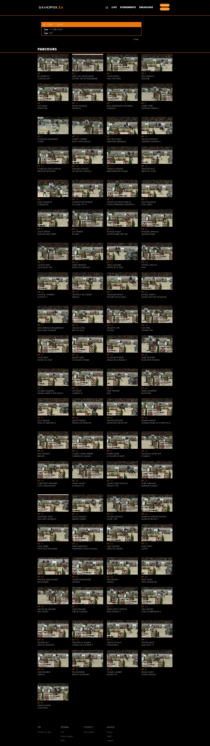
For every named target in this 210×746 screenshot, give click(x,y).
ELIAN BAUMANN (148, 202)
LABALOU (41, 674)
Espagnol (110, 740)
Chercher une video (44, 732)
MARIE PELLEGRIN (148, 357)
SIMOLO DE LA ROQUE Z (117, 360)
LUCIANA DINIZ (44, 265)
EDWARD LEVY (43, 642)
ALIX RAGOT (77, 391)
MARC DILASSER (113, 546)
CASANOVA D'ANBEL (80, 360)
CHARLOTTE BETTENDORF (82, 202)
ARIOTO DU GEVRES (115, 549)
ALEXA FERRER (43, 546)
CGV (62, 732)
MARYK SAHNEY (79, 483)
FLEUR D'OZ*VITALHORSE (47, 549)
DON (109, 393)
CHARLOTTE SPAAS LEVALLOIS (49, 169)
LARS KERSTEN (112, 579)
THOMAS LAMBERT (114, 672)
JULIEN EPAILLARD (78, 609)
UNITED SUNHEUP (148, 674)
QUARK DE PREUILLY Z (150, 519)
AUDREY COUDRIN (79, 139)
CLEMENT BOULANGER (81, 579)
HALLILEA (110, 582)
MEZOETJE (145, 78)
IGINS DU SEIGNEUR (46, 645)
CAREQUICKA (43, 204)
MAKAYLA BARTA (44, 705)
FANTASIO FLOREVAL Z (150, 108)
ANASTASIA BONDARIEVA (48, 139)
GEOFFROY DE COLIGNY (82, 294)
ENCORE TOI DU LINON (116, 297)
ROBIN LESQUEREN (149, 391)
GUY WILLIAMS (44, 420)
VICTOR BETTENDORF (115, 357)
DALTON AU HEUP (45, 360)
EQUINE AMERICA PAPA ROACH (50, 393)
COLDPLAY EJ (77, 393)
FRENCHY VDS (112, 486)
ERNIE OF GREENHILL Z (47, 423)
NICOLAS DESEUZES (149, 139)
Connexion (164, 9)
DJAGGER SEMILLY (148, 234)
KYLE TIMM (145, 328)
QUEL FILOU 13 (147, 645)
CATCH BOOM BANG (47, 486)
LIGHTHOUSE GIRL (45, 267)
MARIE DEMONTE (79, 265)
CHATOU (110, 330)
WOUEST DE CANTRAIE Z (82, 645)
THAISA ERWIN (113, 76)
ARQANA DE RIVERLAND (81, 423)
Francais (110, 732)
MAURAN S (76, 108)
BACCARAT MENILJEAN (47, 519)
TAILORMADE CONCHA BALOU (84, 549)
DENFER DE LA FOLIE (115, 267)
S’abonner (164, 5)
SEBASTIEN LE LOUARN (81, 642)
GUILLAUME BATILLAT (115, 294)
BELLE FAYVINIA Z (114, 611)
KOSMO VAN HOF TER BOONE (154, 297)
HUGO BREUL (43, 357)
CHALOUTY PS (78, 486)
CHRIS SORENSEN (148, 483)
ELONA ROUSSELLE (79, 106)
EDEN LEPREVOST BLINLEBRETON (51, 328)
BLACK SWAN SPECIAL (81, 141)
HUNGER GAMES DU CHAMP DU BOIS (156, 423)
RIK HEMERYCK (43, 76)
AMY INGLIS (42, 106)
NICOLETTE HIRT (113, 328)
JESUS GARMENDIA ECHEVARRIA (120, 106)
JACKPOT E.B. (112, 674)
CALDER (41, 141)
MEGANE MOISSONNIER (48, 579)
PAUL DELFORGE (78, 672)
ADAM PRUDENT (44, 672)
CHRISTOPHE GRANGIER (47, 483)
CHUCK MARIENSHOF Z (151, 611)
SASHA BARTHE (44, 232)
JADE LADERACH (147, 76)
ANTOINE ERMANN (115, 516)
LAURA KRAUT (146, 546)
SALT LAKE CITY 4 (79, 204)
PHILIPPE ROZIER (113, 454)
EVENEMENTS (128, 7)
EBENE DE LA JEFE (148, 171)
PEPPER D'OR (42, 108)
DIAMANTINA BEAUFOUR (117, 423)
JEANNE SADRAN (148, 294)
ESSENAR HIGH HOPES (47, 234)
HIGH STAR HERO (114, 78)
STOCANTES (43, 708)
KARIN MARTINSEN (79, 546)
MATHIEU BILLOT (147, 642)
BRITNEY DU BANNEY (81, 674)
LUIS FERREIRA (77, 232)
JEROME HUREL (78, 357)
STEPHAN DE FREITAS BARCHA (119, 202)
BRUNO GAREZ (147, 672)
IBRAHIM (41, 456)
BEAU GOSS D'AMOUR (47, 330)
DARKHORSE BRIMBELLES (116, 141)
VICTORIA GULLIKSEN (46, 391)
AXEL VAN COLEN (114, 139)
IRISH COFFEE (43, 611)
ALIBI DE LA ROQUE (80, 611)
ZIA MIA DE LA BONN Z (82, 171)
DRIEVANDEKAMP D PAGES (117, 171)
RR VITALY (75, 234)
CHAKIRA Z (145, 456)
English (109, 736)
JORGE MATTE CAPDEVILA (117, 609)
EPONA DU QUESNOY (81, 267)
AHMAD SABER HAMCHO (117, 483)
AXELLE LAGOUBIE (114, 265)
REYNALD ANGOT (114, 232)
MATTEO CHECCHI (149, 265)
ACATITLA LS (42, 297)
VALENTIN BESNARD (115, 420)
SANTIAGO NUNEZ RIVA (151, 454)
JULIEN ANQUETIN (45, 202)
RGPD (63, 740)
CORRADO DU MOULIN (81, 456)
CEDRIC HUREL (147, 106)
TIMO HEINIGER (113, 391)
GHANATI (76, 582)
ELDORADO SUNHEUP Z (151, 141)
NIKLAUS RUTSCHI (114, 642)
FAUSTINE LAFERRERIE (46, 294)
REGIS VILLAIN (146, 579)
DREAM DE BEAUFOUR (46, 171)
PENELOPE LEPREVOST (150, 232)
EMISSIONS (146, 7)
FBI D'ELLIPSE (146, 393)
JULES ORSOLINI (44, 454)
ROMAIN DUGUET (148, 420)
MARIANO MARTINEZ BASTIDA (153, 516)
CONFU (144, 549)
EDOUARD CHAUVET (80, 169)
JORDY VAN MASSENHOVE (83, 76)
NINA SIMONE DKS (149, 582)
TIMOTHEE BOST (148, 169)
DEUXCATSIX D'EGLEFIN (150, 360)
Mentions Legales (67, 736)
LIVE (114, 7)
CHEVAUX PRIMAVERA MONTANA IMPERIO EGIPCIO (122, 204)
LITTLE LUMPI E (147, 204)
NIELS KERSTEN (147, 609)
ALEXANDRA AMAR (45, 516)
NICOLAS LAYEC (78, 328)
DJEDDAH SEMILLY (79, 519)
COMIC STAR (112, 519)
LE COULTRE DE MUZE (115, 456)
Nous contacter (89, 732)
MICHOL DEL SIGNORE (47, 609)
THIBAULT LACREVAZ (115, 169)
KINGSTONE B (112, 645)
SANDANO (111, 108)
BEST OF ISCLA (78, 330)
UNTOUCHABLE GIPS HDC (117, 234)
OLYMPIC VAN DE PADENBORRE (84, 78)
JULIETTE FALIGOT (79, 420)
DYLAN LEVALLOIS (79, 516)
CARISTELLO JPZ (44, 78)
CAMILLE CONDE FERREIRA (82, 454)
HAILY (143, 267)
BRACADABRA (43, 582)
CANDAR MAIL (147, 330)
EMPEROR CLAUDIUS (149, 486)
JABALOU (75, 297)
